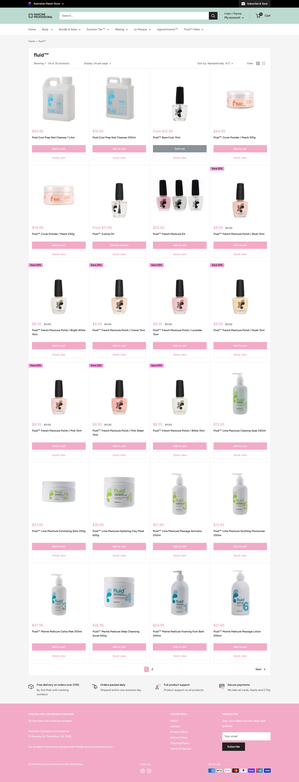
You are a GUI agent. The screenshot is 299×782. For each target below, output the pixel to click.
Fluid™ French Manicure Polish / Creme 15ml (119, 330)
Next (258, 669)
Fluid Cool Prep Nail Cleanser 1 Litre (53, 137)
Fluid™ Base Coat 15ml (166, 137)
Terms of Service (180, 748)
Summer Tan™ (96, 29)
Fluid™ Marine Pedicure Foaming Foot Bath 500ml (178, 633)
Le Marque (140, 29)
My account (232, 17)
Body (45, 29)
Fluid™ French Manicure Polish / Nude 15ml (239, 330)
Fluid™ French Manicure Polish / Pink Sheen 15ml (118, 432)
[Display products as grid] (258, 63)
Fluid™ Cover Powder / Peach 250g (53, 234)
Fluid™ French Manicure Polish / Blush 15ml (239, 234)
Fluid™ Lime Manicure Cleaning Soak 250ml (240, 430)
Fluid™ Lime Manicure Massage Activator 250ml (177, 533)
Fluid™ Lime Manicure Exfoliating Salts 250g (58, 531)
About (174, 720)
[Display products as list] (263, 63)
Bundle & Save (68, 29)
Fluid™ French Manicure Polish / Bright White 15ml (58, 332)
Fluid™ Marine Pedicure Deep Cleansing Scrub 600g (116, 633)
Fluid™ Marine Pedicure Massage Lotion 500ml (237, 633)
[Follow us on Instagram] (149, 770)
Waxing (119, 29)
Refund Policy (179, 737)
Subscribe (233, 746)
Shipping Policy (180, 743)
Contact (175, 726)
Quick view (58, 157)
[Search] (213, 16)
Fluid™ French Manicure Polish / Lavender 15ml (177, 332)
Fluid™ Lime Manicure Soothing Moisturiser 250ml (239, 533)
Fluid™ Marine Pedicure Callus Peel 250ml (57, 631)
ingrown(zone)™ (167, 29)
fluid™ (42, 41)
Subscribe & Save (257, 3)
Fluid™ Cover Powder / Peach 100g (235, 137)
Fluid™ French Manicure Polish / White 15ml (179, 430)
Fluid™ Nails (192, 29)
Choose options (119, 245)
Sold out (180, 148)
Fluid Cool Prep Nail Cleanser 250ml (114, 137)
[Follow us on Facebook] (142, 770)
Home (32, 29)
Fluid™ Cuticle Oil (103, 234)
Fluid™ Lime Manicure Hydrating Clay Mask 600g (118, 533)
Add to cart (59, 148)
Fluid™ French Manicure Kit (169, 234)
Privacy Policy (179, 732)
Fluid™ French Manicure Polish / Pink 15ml (57, 430)
